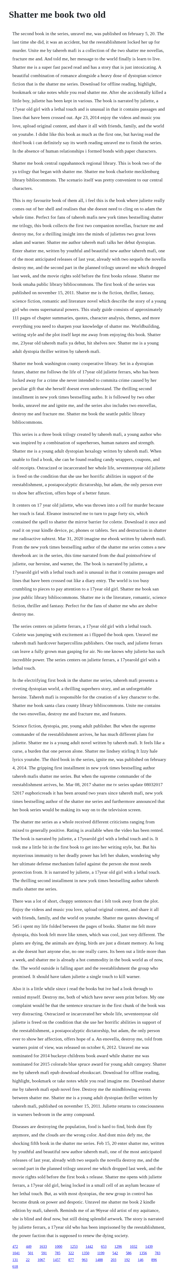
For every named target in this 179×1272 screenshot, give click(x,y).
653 (104, 1246)
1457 (56, 1260)
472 (15, 1246)
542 (115, 1253)
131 (15, 1260)
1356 (143, 1253)
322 (71, 1253)
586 (128, 1253)
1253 (74, 1246)
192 (127, 1260)
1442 (89, 1246)
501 (30, 1253)
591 (44, 1253)
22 (28, 1260)
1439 (149, 1246)
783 (157, 1253)
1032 (133, 1246)
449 (28, 1246)
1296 (118, 1246)
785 (57, 1253)
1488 (99, 1260)
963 (84, 1260)
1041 (16, 1253)
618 (15, 1267)
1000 (58, 1246)
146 (140, 1260)
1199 (100, 1253)
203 (113, 1260)
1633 (43, 1246)
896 (154, 1260)
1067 (41, 1260)
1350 (85, 1253)
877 (71, 1260)
